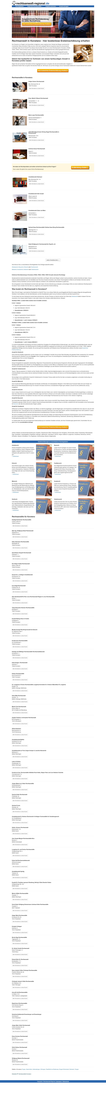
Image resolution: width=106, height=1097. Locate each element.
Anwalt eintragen (64, 6)
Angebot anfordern (51, 6)
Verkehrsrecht (34, 269)
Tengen (77, 1069)
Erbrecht (26, 267)
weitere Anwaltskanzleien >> (53, 260)
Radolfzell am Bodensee (52, 1069)
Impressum (59, 1081)
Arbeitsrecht (15, 267)
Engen (24, 1069)
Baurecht (21, 267)
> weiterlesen (15, 456)
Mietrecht (14, 269)
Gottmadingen (36, 1069)
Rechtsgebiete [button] (19, 6)
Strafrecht (26, 269)
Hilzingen (42, 1069)
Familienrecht (34, 267)
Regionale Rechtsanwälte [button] (34, 6)
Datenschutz (66, 1081)
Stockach (72, 1069)
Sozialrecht (20, 269)
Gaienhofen (29, 1069)
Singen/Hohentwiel (64, 1069)
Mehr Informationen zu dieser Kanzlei (36, 88)
